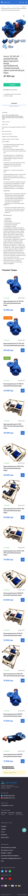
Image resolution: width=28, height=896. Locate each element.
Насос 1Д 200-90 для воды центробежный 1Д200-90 (24, 56)
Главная (3, 6)
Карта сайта (5, 837)
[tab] (14, 103)
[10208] (23, 310)
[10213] (23, 475)
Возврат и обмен (6, 853)
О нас (3, 832)
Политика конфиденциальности (11, 858)
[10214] (23, 517)
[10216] (23, 600)
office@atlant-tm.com (7, 805)
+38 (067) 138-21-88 (8, 795)
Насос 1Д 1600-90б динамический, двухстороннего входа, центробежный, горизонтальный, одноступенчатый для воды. (21, 56)
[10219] (23, 721)
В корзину (12, 84)
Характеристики (14, 106)
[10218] (23, 680)
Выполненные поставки (8, 847)
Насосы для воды (16, 6)
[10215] (23, 559)
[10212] (23, 433)
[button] (24, 16)
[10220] (23, 761)
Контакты (4, 834)
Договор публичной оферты (10, 855)
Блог (2, 861)
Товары (8, 6)
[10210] (23, 350)
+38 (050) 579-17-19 (9, 798)
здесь (11, 95)
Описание (14, 103)
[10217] (23, 640)
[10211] (23, 391)
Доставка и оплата (7, 850)
